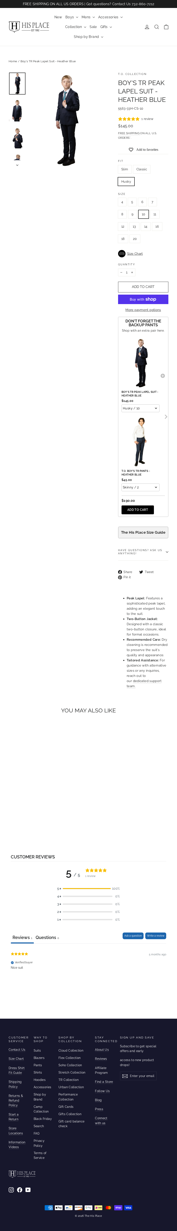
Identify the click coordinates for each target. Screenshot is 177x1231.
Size (122, 194)
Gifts (104, 27)
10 (143, 214)
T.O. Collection (132, 74)
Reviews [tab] (22, 937)
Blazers (39, 1058)
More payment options (143, 310)
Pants (38, 1065)
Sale (93, 27)
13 (134, 226)
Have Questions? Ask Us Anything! (140, 552)
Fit (120, 161)
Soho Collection (70, 1065)
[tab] (47, 938)
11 (154, 214)
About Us (102, 1049)
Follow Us (102, 1091)
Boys (70, 17)
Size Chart (16, 1058)
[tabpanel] (88, 971)
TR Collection (68, 1080)
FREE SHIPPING (129, 133)
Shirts (38, 1072)
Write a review (155, 935)
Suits (37, 1050)
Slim (124, 169)
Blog (98, 1100)
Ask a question (133, 935)
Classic (141, 169)
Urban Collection (71, 1087)
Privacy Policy (39, 1143)
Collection (74, 27)
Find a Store (104, 1081)
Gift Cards (66, 1106)
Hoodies (40, 1080)
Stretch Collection (71, 1072)
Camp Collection (41, 1109)
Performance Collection (68, 1097)
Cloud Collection (70, 1050)
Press (99, 1109)
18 (123, 239)
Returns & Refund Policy (16, 1100)
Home (13, 61)
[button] (143, 254)
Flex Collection (69, 1058)
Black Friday (43, 1119)
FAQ (37, 1133)
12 (123, 226)
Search (39, 1126)
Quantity (126, 264)
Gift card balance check (71, 1124)
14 (145, 226)
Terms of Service (40, 1155)
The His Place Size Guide (143, 532)
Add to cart (137, 509)
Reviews (101, 1058)
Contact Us (17, 1049)
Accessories (109, 17)
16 (157, 226)
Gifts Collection (69, 1114)
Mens (87, 17)
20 (135, 239)
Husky (126, 181)
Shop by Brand (87, 37)
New (58, 17)
